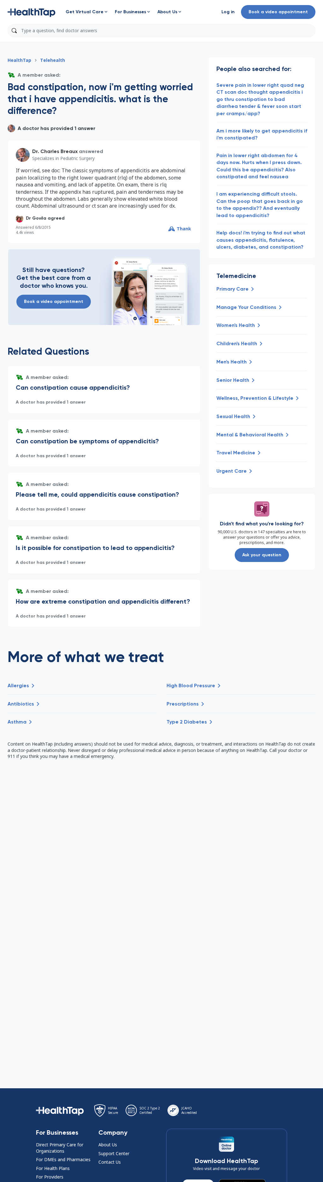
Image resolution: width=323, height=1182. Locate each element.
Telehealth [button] (52, 60)
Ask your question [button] (261, 555)
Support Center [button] (113, 1153)
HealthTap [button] (19, 60)
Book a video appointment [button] (278, 12)
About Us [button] (107, 1145)
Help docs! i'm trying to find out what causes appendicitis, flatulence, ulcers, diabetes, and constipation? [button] (260, 240)
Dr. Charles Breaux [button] (55, 151)
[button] (32, 12)
